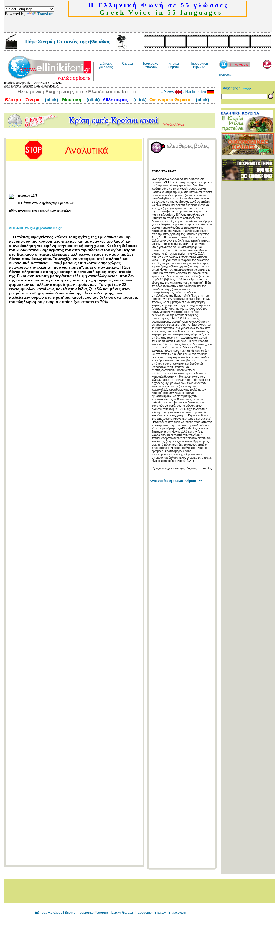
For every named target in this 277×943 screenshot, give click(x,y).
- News (168, 91)
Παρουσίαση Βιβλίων (151, 912)
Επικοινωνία (177, 912)
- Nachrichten (194, 91)
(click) (51, 99)
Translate (45, 14)
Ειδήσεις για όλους (48, 912)
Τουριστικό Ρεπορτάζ (93, 912)
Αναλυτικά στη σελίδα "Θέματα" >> (176, 481)
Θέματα (70, 912)
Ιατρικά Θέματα (122, 912)
